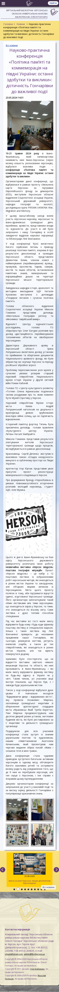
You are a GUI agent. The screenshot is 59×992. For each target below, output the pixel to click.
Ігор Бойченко (37, 969)
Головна (8, 24)
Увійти (53, 3)
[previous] (2, 869)
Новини (21, 24)
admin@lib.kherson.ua (34, 954)
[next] (56, 869)
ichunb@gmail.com (14, 954)
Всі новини (12, 45)
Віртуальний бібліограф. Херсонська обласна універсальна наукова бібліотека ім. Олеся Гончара (27, 13)
